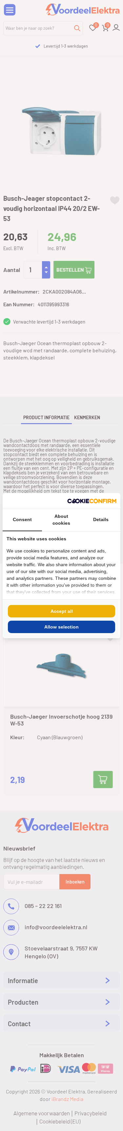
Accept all (62, 611)
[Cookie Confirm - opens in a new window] (91, 501)
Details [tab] (101, 519)
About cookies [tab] (61, 520)
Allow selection (61, 626)
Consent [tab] (22, 519)
